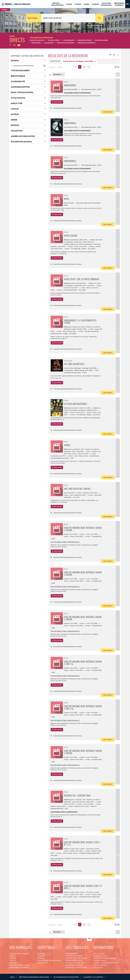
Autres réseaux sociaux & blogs (49, 960)
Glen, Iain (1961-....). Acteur (92, 804)
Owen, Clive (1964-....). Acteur (91, 285)
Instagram (41, 956)
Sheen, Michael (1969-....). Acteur (83, 329)
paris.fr (12, 977)
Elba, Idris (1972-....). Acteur (87, 454)
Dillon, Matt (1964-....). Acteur (81, 451)
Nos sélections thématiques (76, 958)
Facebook (41, 953)
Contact (101, 953)
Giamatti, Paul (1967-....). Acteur (74, 288)
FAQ (95, 953)
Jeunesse (13, 963)
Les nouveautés (71, 953)
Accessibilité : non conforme (93, 977)
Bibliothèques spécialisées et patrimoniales (34, 977)
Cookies (96, 963)
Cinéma (13, 960)
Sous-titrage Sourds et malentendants (77, 92)
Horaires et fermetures (74, 956)
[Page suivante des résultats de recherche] (89, 67)
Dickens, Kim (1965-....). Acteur (74, 534)
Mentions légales (99, 965)
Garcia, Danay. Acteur (70, 853)
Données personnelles (109, 963)
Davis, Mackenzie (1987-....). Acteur (81, 495)
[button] (127, 4)
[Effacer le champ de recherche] (94, 18)
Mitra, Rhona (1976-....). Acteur (73, 331)
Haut (89, 939)
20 (116, 67)
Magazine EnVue (99, 956)
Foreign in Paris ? (100, 960)
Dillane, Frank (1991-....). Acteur (80, 536)
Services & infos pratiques (19, 953)
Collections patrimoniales (19, 965)
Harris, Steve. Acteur (81, 456)
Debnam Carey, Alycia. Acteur (74, 849)
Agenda (13, 956)
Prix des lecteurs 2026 (73, 960)
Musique (13, 958)
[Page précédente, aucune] (75, 67)
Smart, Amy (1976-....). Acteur (84, 246)
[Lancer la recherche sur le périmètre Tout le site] (99, 18)
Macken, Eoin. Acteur (81, 806)
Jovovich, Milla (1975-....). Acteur (81, 412)
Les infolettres (42, 963)
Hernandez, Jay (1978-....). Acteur (62, 456)
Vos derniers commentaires (76, 967)
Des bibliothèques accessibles (105, 958)
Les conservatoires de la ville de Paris (66, 977)
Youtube (40, 958)
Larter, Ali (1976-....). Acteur (73, 804)
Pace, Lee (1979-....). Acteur (73, 493)
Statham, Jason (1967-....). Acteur (62, 246)
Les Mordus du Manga (74, 965)
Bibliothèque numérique (19, 967)
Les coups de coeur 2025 (75, 963)
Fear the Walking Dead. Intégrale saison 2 (65, 542)
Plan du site (97, 967)
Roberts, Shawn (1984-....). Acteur (62, 806)
